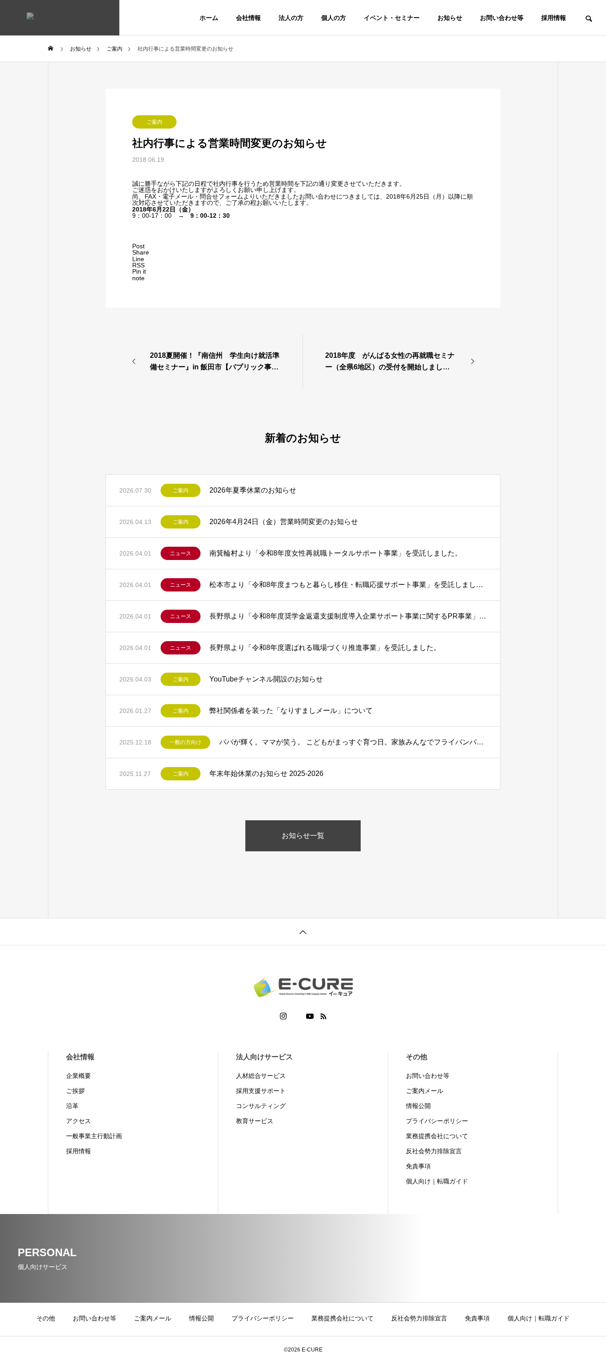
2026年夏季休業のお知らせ (252, 490)
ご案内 (154, 122)
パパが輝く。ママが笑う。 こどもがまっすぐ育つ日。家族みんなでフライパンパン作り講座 (353, 742)
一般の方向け (185, 742)
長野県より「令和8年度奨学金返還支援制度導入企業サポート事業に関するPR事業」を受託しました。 (348, 616)
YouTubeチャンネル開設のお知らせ (266, 679)
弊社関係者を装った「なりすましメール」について (291, 710)
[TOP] (303, 931)
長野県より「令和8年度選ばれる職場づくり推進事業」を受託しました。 (325, 647)
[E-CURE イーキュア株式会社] (59, 17)
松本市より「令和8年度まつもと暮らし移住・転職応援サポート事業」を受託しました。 (348, 584)
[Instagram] (283, 1016)
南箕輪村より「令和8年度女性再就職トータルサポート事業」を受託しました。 (335, 553)
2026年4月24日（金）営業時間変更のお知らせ (283, 521)
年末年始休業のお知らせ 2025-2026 (266, 773)
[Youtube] (310, 1016)
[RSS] (323, 1016)
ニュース (180, 553)
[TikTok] (296, 1016)
